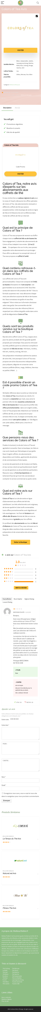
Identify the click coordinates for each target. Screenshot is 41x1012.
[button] (37, 16)
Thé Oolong (6, 968)
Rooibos (5, 976)
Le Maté (5, 970)
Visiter (20, 50)
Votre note (5, 719)
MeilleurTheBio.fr (6, 936)
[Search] (37, 3)
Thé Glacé (15, 970)
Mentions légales (7, 999)
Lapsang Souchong (18, 980)
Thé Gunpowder (17, 976)
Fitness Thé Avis (9, 908)
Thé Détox (6, 982)
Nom (4, 777)
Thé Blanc (6, 974)
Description (7, 108)
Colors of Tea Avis (11, 145)
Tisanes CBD (16, 984)
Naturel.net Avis (9, 873)
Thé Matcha (15, 972)
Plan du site (5, 1001)
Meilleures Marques (14, 84)
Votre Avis (5, 725)
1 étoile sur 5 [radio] (11, 719)
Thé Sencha (15, 974)
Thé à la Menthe (16, 978)
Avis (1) (17, 108)
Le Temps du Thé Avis (12, 838)
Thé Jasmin (6, 984)
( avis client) (14, 92)
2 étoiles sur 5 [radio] (12, 719)
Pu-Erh (5, 980)
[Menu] (2, 3)
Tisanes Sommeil (17, 982)
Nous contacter (6, 997)
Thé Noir (5, 978)
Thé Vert (5, 972)
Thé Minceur (15, 968)
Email (4, 785)
